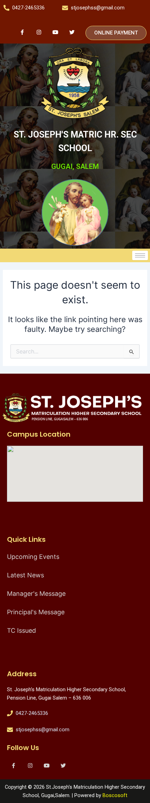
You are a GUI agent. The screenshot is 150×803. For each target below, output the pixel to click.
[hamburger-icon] (140, 255)
